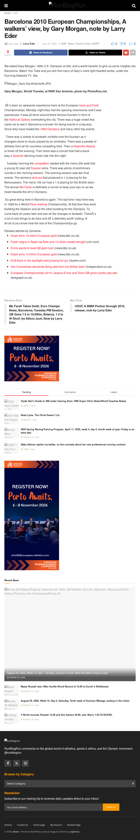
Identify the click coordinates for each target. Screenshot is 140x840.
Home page (39, 824)
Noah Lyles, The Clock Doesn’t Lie (40, 415)
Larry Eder (29, 43)
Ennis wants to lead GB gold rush (32, 248)
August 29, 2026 (17, 677)
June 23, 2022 (49, 43)
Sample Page (74, 824)
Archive (8, 824)
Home (7, 12)
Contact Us (22, 824)
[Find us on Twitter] (16, 763)
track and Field (88, 105)
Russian (36, 168)
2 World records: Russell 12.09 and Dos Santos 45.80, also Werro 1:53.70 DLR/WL (66, 714)
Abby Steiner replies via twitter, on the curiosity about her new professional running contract (73, 444)
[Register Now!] (31, 358)
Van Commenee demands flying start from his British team (48, 266)
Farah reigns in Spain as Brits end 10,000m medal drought (48, 242)
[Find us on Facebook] (7, 763)
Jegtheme (74, 831)
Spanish (18, 156)
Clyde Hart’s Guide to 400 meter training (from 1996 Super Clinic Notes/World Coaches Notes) (73, 401)
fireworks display (84, 146)
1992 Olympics (49, 129)
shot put (37, 177)
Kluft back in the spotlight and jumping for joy (39, 260)
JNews (15, 831)
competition (41, 163)
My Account (56, 824)
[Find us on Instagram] (25, 763)
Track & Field (82, 43)
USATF (95, 43)
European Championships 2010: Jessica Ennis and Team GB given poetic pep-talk (64, 273)
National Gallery (19, 119)
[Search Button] (134, 5)
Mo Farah (26, 187)
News (71, 43)
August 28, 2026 (30, 719)
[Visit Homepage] (70, 5)
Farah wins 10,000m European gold (34, 235)
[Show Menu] (6, 5)
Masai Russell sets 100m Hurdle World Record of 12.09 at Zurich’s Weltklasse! (65, 686)
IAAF (15, 12)
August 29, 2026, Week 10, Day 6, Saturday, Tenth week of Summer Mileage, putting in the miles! (75, 700)
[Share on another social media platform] (133, 52)
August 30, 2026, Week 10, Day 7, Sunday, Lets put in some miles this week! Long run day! (57, 673)
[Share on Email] (126, 52)
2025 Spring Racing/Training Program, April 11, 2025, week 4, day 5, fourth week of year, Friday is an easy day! (77, 430)
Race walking (38, 204)
